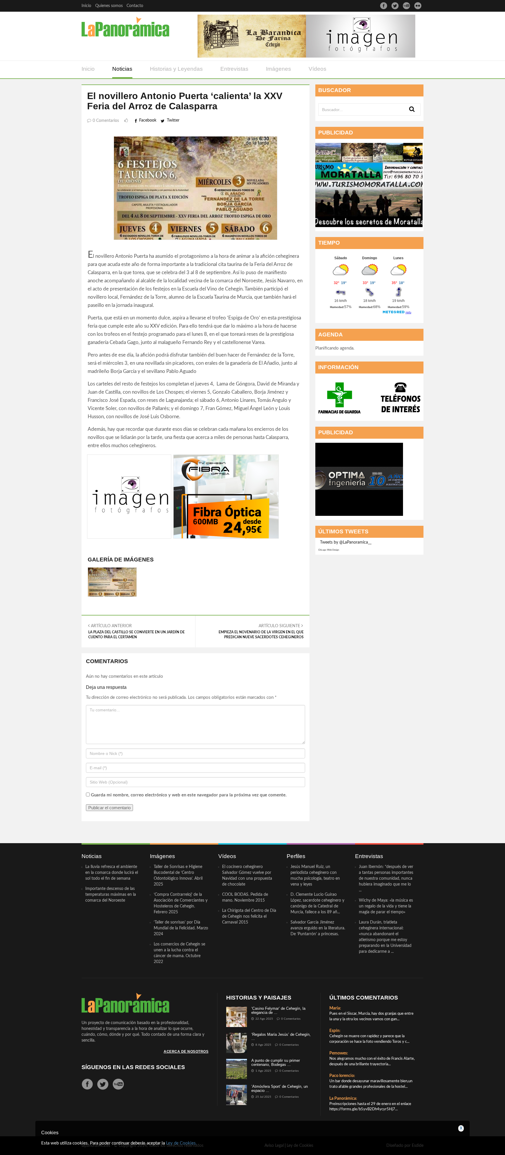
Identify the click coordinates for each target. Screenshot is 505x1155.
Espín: (334, 1031)
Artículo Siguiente (261, 631)
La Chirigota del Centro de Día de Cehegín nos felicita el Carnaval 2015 (249, 916)
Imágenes (278, 69)
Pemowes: (338, 1053)
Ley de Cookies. (181, 1143)
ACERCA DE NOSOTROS (186, 1051)
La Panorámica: (343, 1099)
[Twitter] (395, 5)
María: (335, 1008)
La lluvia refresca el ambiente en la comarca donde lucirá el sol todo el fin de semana (111, 873)
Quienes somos (109, 6)
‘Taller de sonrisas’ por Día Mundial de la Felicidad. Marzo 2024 (181, 928)
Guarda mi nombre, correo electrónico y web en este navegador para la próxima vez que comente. (189, 795)
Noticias (122, 69)
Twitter (173, 120)
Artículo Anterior (136, 631)
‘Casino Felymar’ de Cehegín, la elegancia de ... (278, 1010)
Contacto (135, 6)
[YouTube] (406, 5)
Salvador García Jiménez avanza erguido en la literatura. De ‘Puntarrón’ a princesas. (317, 928)
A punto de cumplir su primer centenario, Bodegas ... (275, 1062)
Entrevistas (234, 69)
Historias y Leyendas (176, 69)
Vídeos (317, 69)
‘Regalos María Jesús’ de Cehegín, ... (281, 1036)
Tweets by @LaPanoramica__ (345, 542)
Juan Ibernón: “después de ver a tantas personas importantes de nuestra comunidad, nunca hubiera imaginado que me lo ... (386, 878)
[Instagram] (417, 5)
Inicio (86, 6)
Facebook (147, 120)
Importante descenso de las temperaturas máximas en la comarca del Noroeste (110, 894)
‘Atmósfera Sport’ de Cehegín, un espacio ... (279, 1088)
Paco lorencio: (342, 1076)
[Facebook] (383, 5)
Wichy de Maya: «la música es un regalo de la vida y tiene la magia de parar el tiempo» (386, 906)
